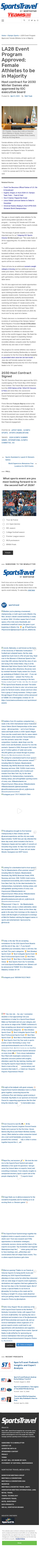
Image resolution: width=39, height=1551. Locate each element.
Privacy (5, 1454)
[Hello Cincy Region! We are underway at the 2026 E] (19, 1323)
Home (4, 36)
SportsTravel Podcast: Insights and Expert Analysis (26, 1365)
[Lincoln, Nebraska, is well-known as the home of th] (19, 664)
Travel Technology (10, 1495)
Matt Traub (28, 96)
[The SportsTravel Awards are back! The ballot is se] (19, 701)
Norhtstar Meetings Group (13, 1475)
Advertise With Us (9, 1448)
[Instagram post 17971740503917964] (19, 811)
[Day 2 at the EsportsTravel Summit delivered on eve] (19, 1067)
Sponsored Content (10, 1451)
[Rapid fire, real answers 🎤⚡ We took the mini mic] (19, 1177)
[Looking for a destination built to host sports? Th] (19, 774)
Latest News (16, 430)
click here (31, 590)
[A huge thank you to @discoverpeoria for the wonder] (19, 1213)
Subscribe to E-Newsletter (13, 1443)
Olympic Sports (13, 36)
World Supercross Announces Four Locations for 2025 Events (21, 465)
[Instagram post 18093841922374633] (19, 994)
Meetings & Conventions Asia (13, 1481)
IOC (13, 443)
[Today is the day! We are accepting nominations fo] (19, 957)
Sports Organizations (19, 433)
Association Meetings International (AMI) (19, 1490)
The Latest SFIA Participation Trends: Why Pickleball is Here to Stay (25, 1398)
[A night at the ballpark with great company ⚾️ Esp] (19, 1104)
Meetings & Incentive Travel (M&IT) (16, 1487)
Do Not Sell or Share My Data (14, 1460)
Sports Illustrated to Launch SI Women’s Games (19, 458)
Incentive (5, 1484)
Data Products (8, 1504)
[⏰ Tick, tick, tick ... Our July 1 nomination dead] (19, 1030)
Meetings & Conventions (12, 1478)
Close (19, 1543)
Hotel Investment (9, 1501)
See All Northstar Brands (13, 1507)
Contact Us (6, 1445)
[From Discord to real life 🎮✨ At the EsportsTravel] (19, 1140)
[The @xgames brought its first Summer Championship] (19, 847)
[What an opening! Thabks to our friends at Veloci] (19, 1287)
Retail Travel (7, 1493)
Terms (4, 1457)
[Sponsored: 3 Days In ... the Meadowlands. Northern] (19, 921)
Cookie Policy (20, 1539)
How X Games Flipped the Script (15, 198)
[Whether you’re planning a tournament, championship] (19, 628)
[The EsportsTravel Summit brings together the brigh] (19, 1250)
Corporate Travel (9, 1498)
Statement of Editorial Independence (17, 1463)
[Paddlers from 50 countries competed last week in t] (19, 738)
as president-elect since (17, 357)
